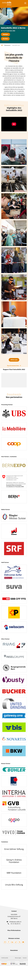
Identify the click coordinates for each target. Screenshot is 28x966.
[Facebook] (8, 942)
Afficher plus (14, 359)
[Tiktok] (16, 942)
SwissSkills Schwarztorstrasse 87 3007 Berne (14, 916)
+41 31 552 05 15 (15, 924)
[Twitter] (19, 942)
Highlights (5, 34)
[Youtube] (23, 942)
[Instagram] (5, 942)
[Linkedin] (12, 942)
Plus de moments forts (13, 365)
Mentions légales (18, 957)
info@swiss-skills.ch (15, 922)
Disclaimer (25, 957)
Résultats (5, 38)
